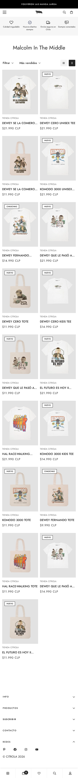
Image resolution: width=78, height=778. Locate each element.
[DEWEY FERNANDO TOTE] (58, 489)
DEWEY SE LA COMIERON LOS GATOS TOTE (19, 189)
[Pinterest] (4, 749)
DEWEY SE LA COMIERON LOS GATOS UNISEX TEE (19, 123)
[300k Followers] (15, 749)
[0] (71, 12)
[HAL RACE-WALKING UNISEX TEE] (20, 423)
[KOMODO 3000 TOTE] (20, 489)
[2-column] (72, 63)
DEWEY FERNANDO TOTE (57, 520)
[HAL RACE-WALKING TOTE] (20, 555)
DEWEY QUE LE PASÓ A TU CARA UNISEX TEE (56, 255)
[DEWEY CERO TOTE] (20, 290)
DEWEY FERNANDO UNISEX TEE (15, 255)
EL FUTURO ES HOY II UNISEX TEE (54, 388)
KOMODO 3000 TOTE (16, 520)
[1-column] (63, 63)
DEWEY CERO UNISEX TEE (57, 123)
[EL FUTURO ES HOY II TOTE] (20, 621)
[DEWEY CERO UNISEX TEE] (58, 92)
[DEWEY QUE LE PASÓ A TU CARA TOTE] (20, 356)
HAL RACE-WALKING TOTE (20, 586)
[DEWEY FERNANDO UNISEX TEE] (20, 224)
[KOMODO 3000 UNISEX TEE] (58, 158)
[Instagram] (25, 749)
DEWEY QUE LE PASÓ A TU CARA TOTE (18, 388)
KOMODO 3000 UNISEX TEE (56, 189)
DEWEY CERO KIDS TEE (55, 321)
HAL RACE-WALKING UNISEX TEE (16, 454)
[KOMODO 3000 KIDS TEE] (58, 423)
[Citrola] (39, 12)
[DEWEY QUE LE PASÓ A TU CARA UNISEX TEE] (58, 224)
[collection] (7, 773)
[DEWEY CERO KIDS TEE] (58, 290)
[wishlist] (39, 773)
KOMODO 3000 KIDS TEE (57, 454)
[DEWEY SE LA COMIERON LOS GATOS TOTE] (20, 158)
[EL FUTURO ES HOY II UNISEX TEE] (58, 356)
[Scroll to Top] (71, 758)
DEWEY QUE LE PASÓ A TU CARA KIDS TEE (56, 586)
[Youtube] (36, 749)
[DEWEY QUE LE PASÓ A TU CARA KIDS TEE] (58, 555)
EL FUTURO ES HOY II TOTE (16, 652)
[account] (70, 773)
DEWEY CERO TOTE (15, 321)
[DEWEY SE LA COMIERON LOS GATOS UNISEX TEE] (20, 92)
